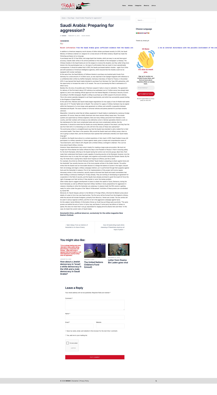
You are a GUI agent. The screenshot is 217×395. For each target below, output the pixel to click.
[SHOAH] (75, 5)
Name (67, 313)
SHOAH (64, 35)
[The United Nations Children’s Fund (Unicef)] (94, 250)
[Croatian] (140, 33)
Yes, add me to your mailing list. (76, 335)
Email (67, 322)
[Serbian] (147, 33)
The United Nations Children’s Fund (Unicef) (93, 264)
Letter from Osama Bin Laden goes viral (118, 261)
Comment (69, 298)
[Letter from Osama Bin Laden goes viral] (118, 249)
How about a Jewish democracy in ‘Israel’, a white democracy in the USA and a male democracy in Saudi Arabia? (70, 267)
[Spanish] (148, 33)
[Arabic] (136, 33)
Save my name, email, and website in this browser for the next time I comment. (92, 331)
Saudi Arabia (86, 35)
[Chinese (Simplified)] (138, 33)
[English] (141, 33)
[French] (143, 33)
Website (98, 322)
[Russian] (145, 33)
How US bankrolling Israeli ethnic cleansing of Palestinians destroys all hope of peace (112, 227)
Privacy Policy (84, 381)
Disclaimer (75, 381)
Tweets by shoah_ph (142, 40)
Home (64, 18)
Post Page (71, 18)
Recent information (68, 48)
